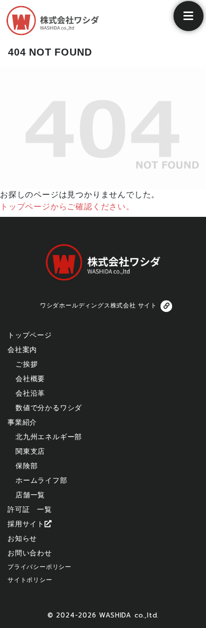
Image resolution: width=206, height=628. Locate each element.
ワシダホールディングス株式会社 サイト (98, 305)
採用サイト (26, 524)
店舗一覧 (30, 495)
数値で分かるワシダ (49, 408)
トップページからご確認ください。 (67, 206)
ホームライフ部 (42, 480)
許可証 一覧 (30, 509)
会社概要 (30, 379)
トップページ (30, 335)
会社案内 (22, 350)
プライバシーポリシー (40, 566)
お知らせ (22, 538)
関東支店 (30, 451)
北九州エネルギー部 (49, 437)
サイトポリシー (30, 579)
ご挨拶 (27, 364)
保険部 (27, 466)
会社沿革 (30, 393)
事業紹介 (22, 422)
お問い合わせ (30, 553)
